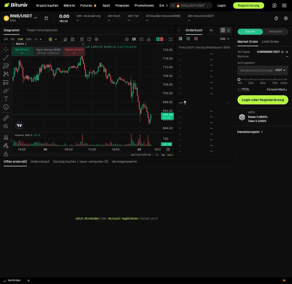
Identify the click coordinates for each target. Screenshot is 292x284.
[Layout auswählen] (141, 39)
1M (6, 39)
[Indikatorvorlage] (72, 39)
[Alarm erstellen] (82, 39)
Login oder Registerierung (263, 100)
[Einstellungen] (96, 39)
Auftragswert (246, 63)
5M (12, 39)
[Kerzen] (50, 39)
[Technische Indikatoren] (65, 39)
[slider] (239, 79)
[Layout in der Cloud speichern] (149, 39)
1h (35, 39)
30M (28, 39)
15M (20, 39)
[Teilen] (89, 39)
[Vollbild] (170, 39)
